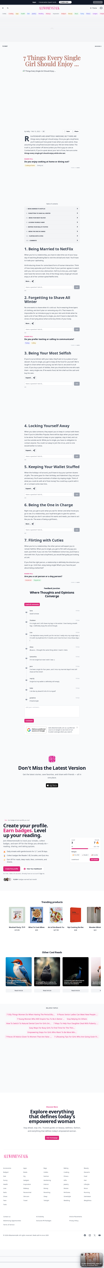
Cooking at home (30, 165)
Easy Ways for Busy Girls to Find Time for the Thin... (52, 1028)
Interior (46, 1184)
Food (85, 1176)
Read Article (23, 991)
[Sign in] (101, 8)
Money (46, 1188)
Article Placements (75, 1217)
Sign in (42, 874)
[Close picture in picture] (82, 1255)
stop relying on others (77, 1019)
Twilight (46, 1200)
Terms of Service (8, 1225)
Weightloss (87, 1200)
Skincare (26, 1196)
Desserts (87, 1172)
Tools (5, 1204)
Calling (34, 343)
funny (5, 46)
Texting (27, 343)
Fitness (88, 14)
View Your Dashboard (34, 869)
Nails (5, 1192)
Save (68, 131)
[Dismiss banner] (77, 727)
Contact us (6, 1217)
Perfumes (67, 1192)
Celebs (4, 14)
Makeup (48, 14)
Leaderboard (75, 859)
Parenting (47, 1192)
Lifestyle (86, 1184)
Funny (82, 14)
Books (25, 1172)
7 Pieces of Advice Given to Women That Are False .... (29, 1036)
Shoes (5, 1196)
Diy (24, 1176)
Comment (29, 721)
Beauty (70, 14)
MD (43, 131)
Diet (28, 14)
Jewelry (34, 14)
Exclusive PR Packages (43, 1221)
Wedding (40, 14)
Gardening (47, 1180)
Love (4, 1188)
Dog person (37, 580)
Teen (4, 1200)
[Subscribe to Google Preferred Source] (36, 730)
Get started (94, 859)
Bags (45, 1168)
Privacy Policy (73, 1221)
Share (76, 131)
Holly (28, 131)
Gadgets (95, 14)
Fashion (46, 1176)
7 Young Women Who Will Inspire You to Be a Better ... (40, 1019)
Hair (85, 1180)
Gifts (65, 1180)
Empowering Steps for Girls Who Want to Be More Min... (52, 1032)
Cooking (11, 14)
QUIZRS (78, 167)
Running (87, 1192)
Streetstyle (67, 1196)
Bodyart (63, 14)
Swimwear (87, 1196)
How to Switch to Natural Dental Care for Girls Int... (28, 1023)
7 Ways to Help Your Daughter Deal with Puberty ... (76, 1023)
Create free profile (11, 869)
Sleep (45, 1196)
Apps (17, 14)
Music (76, 14)
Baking (66, 1168)
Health (23, 14)
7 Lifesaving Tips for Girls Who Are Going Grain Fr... (76, 1036)
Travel (25, 1200)
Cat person (28, 580)
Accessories (7, 1168)
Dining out (40, 165)
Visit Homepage (52, 1138)
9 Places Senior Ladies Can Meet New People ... (77, 1014)
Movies (66, 1188)
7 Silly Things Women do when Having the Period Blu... (31, 1014)
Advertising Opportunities (12, 1221)
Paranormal (27, 1192)
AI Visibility (40, 1217)
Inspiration (56, 14)
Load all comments (32, 604)
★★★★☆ (98, 46)
